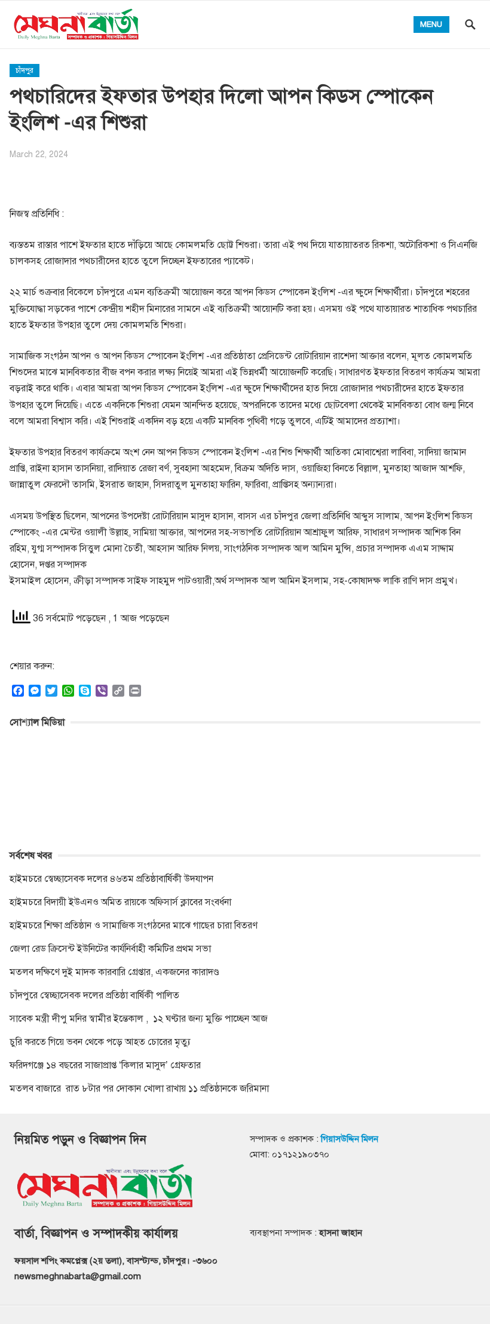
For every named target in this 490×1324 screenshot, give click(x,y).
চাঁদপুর (24, 70)
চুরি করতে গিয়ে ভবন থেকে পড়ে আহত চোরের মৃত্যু (100, 1042)
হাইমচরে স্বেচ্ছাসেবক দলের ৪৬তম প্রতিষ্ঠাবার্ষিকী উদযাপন (111, 879)
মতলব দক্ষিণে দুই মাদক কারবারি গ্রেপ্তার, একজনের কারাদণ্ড (114, 972)
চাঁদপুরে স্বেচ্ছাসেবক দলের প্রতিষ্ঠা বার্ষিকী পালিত (94, 995)
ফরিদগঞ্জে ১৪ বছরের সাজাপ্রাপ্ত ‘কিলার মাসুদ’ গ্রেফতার (105, 1065)
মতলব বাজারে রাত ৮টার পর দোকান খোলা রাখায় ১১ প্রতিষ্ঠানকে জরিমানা (140, 1089)
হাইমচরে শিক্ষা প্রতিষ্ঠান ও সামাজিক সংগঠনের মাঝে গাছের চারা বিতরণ (134, 925)
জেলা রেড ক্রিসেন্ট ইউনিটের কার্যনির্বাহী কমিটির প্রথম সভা (110, 949)
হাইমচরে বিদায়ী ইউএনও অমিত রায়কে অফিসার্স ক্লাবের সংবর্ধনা (120, 902)
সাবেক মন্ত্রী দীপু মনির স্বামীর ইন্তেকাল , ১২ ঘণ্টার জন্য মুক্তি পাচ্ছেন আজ (139, 1019)
